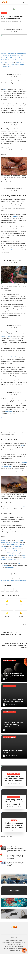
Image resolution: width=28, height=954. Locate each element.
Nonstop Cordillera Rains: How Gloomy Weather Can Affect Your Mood (16, 863)
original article (10, 567)
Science (4, 13)
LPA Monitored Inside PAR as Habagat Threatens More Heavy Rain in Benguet (16, 856)
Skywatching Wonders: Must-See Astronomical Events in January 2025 (14, 802)
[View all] (14, 879)
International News (9, 948)
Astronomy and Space (9, 660)
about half (13, 357)
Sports (18, 950)
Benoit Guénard (5, 55)
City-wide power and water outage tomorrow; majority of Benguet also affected (14, 645)
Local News (10, 944)
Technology (11, 950)
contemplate (15, 216)
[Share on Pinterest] (12, 590)
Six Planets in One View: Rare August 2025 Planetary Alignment (13, 725)
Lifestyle (20, 946)
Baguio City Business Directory (14, 940)
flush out (24, 462)
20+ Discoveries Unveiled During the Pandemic (13, 580)
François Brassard (6, 58)
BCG (7, 679)
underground (8, 411)
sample (10, 250)
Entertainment (20, 948)
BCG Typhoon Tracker (20, 942)
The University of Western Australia (17, 53)
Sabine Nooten (10, 64)
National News (17, 944)
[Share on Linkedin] (16, 590)
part (18, 135)
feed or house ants (6, 466)
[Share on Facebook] (2, 590)
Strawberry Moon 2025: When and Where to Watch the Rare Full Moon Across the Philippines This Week (14, 778)
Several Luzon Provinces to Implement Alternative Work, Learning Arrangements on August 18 (16, 849)
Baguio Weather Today (8, 942)
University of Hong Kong (16, 55)
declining (23, 507)
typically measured (6, 336)
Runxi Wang (11, 62)
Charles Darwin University (17, 58)
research (5, 89)
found (22, 445)
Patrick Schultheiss (6, 60)
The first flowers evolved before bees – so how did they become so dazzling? (14, 825)
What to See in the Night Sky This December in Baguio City (13, 700)
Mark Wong (4, 53)
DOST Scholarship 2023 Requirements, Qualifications (11, 633)
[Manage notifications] (25, 951)
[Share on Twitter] (7, 590)
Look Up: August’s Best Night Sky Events (13, 751)
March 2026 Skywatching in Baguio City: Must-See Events (13, 675)
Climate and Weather (11, 946)
